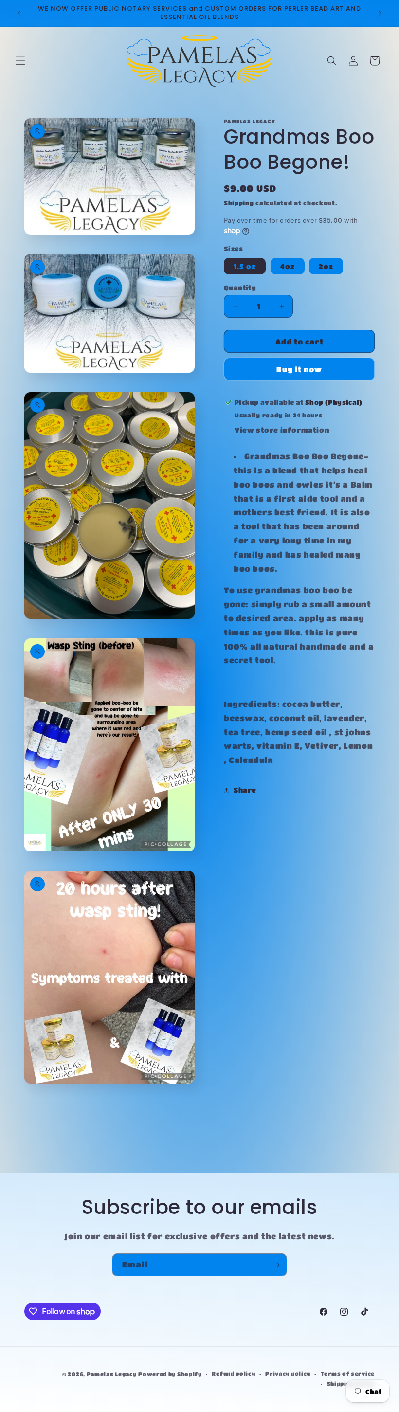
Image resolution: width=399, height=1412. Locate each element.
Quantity (240, 287)
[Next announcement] (380, 13)
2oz (326, 266)
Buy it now (299, 369)
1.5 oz (245, 266)
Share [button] (245, 790)
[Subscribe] (276, 1264)
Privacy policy (287, 1373)
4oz (287, 266)
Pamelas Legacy (112, 1374)
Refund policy (233, 1373)
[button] (20, 61)
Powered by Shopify (170, 1374)
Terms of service (348, 1373)
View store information (282, 430)
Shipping (239, 202)
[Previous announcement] (19, 13)
